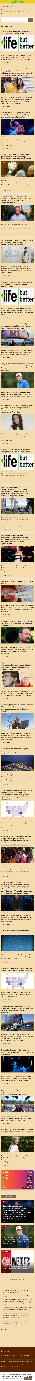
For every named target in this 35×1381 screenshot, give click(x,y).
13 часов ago (7, 1246)
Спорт (5, 1226)
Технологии (28, 1361)
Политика (6, 1251)
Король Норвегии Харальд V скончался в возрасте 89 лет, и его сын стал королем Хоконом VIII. (17, 623)
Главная (3, 1361)
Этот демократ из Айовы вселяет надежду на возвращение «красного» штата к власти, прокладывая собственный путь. (16, 199)
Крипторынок (5, 1367)
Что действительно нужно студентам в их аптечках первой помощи (16, 32)
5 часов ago (5, 136)
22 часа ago (5, 563)
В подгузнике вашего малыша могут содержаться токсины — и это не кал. (15, 451)
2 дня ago (5, 990)
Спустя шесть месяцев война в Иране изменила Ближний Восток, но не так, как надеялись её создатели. (16, 326)
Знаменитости (5, 1364)
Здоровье (24, 1364)
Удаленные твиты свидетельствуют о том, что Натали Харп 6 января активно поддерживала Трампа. (17, 1266)
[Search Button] (30, 20)
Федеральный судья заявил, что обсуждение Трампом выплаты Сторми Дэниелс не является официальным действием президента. (16, 666)
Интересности (15, 1367)
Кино (12, 1364)
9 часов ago (5, 178)
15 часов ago (5, 306)
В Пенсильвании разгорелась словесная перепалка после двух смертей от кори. (16, 969)
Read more (6, 62)
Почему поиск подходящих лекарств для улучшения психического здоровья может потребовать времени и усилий (17, 157)
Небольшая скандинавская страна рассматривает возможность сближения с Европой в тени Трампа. (17, 751)
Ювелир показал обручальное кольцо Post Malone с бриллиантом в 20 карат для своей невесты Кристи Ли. (16, 115)
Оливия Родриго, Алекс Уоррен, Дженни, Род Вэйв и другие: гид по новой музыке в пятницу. (17, 1132)
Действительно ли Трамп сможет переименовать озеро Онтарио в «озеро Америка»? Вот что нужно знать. (17, 1092)
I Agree (28, 1379)
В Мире (10, 1361)
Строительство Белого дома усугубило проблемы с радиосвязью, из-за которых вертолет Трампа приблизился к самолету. (17, 1009)
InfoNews (17, 1)
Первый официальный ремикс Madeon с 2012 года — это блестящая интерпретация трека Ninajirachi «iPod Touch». (17, 708)
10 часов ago (5, 222)
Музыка (5, 1201)
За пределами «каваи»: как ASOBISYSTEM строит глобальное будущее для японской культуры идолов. (17, 242)
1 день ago (5, 603)
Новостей (26, 1355)
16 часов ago (5, 389)
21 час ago (5, 515)
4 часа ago (5, 53)
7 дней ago (6, 1271)
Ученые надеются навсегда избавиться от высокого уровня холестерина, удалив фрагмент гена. (17, 284)
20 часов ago (5, 471)
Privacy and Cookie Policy (15, 1379)
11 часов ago (5, 264)
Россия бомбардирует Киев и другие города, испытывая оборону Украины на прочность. (17, 1052)
